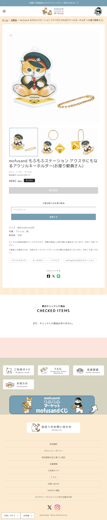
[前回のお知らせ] (5, 3)
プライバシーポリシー (53, 450)
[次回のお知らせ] (102, 3)
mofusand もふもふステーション (80, 260)
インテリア (54, 260)
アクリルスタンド (18, 260)
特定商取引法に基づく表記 (53, 457)
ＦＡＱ (53, 477)
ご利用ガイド (53, 470)
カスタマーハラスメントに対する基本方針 (53, 497)
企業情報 (53, 464)
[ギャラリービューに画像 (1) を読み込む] (24, 142)
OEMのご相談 (53, 490)
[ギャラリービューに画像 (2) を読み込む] (53, 142)
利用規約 (53, 444)
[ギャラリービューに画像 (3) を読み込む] (83, 142)
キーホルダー (38, 260)
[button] (4, 11)
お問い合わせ (53, 483)
